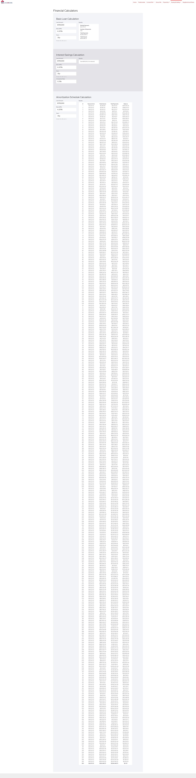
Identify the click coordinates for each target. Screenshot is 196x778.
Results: (81, 22)
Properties (166, 3)
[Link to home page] (7, 2)
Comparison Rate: (60, 79)
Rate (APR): (59, 28)
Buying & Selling (176, 3)
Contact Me (151, 3)
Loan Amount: (59, 22)
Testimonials (141, 2)
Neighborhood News (188, 2)
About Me (158, 2)
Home (135, 2)
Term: (57, 35)
